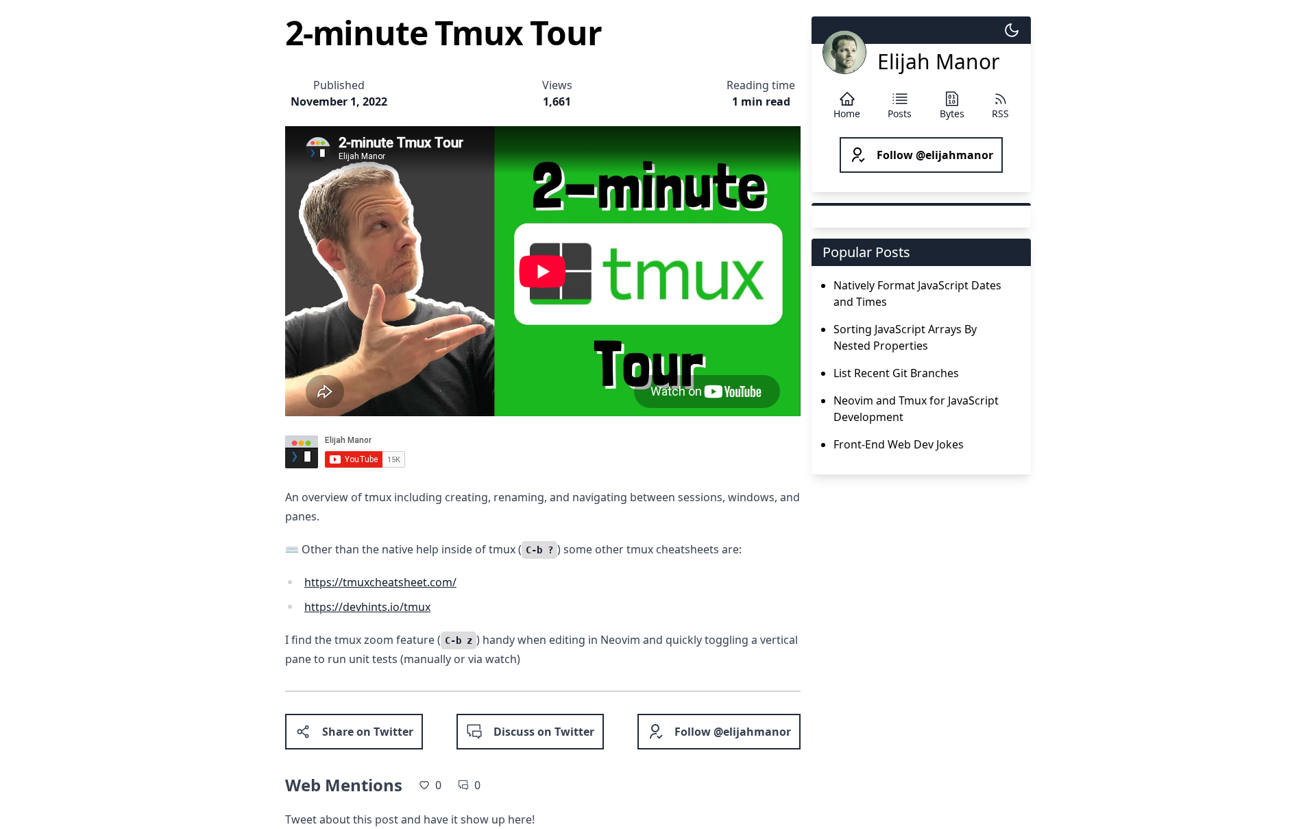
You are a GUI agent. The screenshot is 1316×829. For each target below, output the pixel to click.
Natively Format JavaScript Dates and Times (917, 293)
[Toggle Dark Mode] (1011, 30)
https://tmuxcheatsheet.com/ (380, 582)
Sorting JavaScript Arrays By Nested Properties (905, 337)
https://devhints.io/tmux (367, 606)
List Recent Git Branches (896, 373)
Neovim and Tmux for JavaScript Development (916, 408)
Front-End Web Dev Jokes (898, 444)
